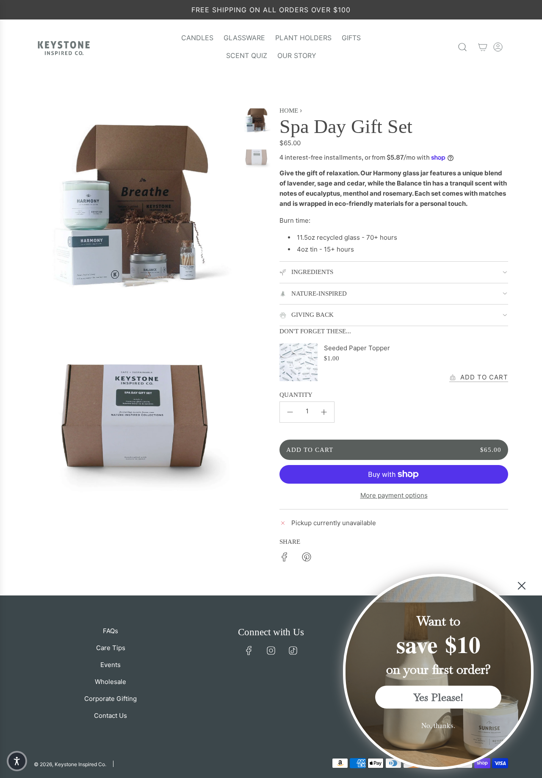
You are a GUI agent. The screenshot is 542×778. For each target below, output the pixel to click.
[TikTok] (293, 650)
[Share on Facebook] (284, 558)
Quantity (295, 394)
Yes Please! (438, 697)
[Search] (462, 47)
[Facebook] (249, 650)
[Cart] (483, 47)
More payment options (394, 495)
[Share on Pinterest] (306, 558)
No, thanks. (438, 725)
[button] (17, 761)
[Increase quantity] (324, 412)
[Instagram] (271, 650)
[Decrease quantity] (290, 412)
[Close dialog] (521, 585)
